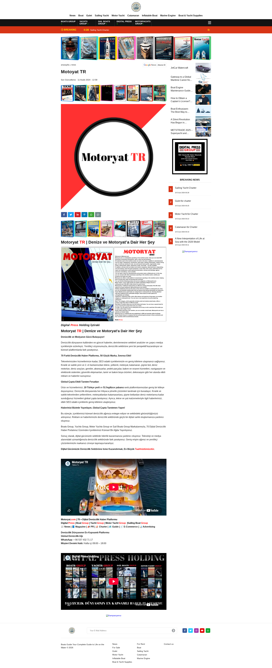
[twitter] (71, 214)
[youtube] (202, 630)
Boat (80, 15)
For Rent (141, 644)
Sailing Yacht (102, 15)
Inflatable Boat (149, 15)
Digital (68, 523)
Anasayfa (65, 65)
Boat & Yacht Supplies (190, 15)
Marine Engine (168, 15)
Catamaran (133, 15)
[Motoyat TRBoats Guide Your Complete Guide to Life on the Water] (136, 7)
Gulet (89, 15)
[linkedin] (78, 214)
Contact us (169, 644)
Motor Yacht (118, 15)
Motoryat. (68, 519)
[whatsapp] (208, 630)
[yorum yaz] (98, 214)
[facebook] (64, 214)
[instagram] (196, 630)
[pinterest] (84, 214)
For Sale (116, 647)
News (73, 15)
